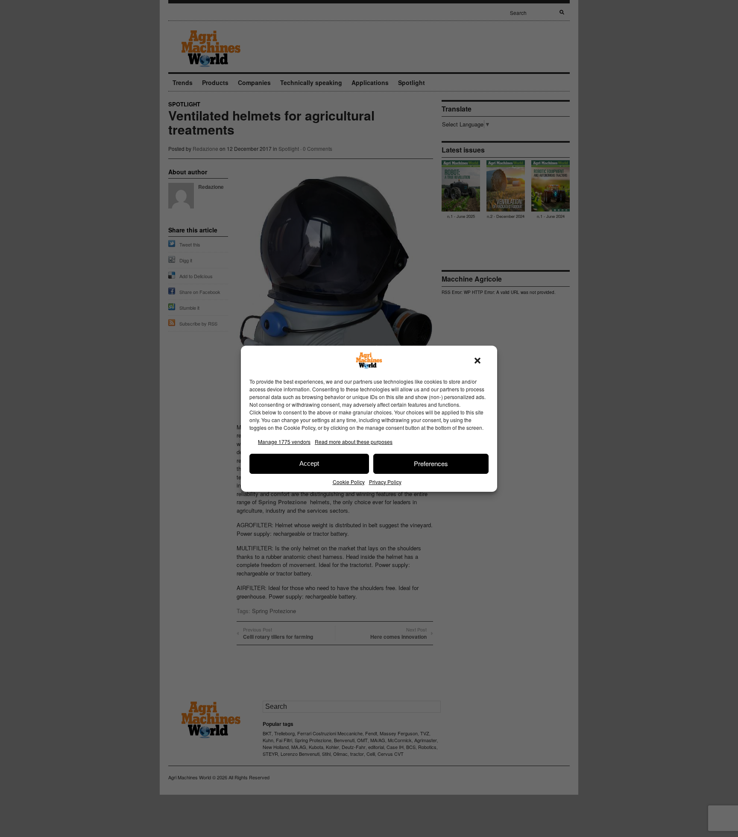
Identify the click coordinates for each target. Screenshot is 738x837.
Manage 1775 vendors (284, 441)
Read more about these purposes (353, 441)
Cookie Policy (349, 481)
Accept (309, 463)
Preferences (431, 463)
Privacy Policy (385, 481)
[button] (477, 360)
